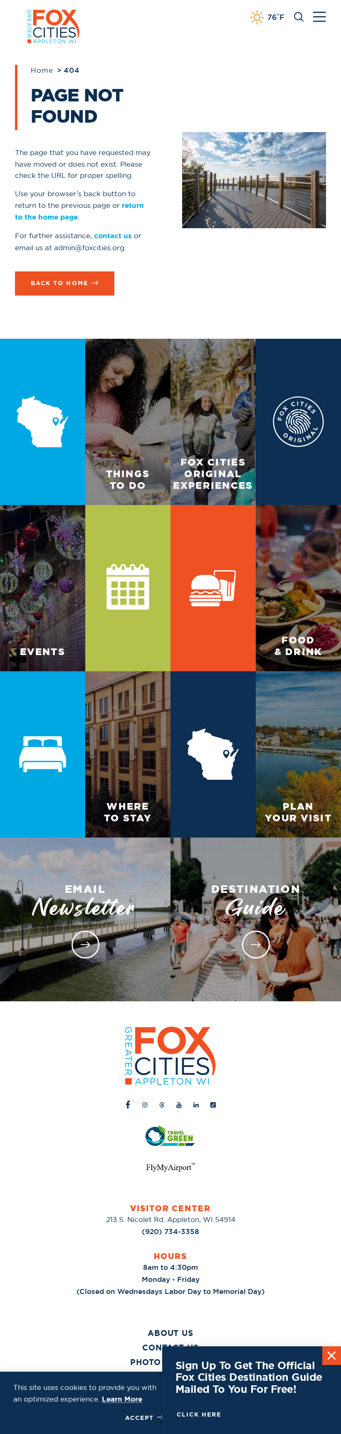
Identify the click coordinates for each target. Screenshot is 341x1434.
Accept (139, 1418)
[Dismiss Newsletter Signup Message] (331, 1355)
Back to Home (59, 283)
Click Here (199, 1414)
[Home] (170, 1056)
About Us (171, 1333)
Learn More (122, 1399)
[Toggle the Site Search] (299, 16)
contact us (113, 235)
